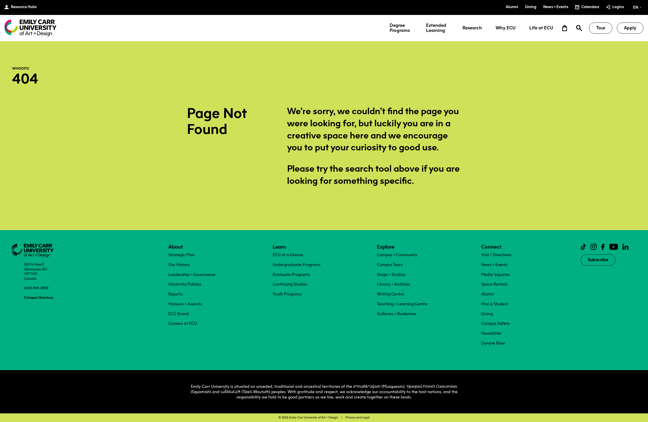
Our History (179, 264)
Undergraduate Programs (296, 264)
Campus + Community (397, 254)
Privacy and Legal (358, 417)
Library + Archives (393, 284)
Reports (175, 294)
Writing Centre (390, 294)
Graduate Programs (291, 274)
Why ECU (506, 28)
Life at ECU (541, 28)
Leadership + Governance (191, 274)
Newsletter (491, 333)
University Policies (184, 284)
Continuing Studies (290, 284)
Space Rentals (494, 284)
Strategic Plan (181, 254)
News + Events (494, 264)
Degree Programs (400, 28)
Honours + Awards (185, 304)
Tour (600, 28)
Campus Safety (495, 323)
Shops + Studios (391, 274)
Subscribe (598, 260)
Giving (487, 313)
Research (472, 28)
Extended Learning (436, 28)
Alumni (487, 294)
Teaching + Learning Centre (402, 304)
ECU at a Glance (288, 254)
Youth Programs (287, 294)
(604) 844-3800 (36, 288)
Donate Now (493, 343)
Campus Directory (38, 297)
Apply (630, 28)
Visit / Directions (496, 254)
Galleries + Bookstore (396, 313)
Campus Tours (389, 264)
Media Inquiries (495, 274)
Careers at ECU (182, 323)
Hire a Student (494, 304)
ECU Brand (178, 313)
